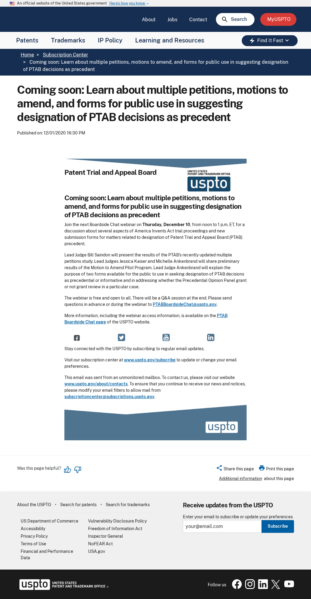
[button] (235, 469)
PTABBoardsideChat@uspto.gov (185, 304)
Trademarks (68, 40)
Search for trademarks (128, 504)
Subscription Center (65, 55)
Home (27, 55)
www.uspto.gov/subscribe (150, 359)
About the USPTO (34, 504)
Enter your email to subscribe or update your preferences (238, 517)
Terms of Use (33, 543)
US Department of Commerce (49, 521)
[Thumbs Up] (67, 469)
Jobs (172, 19)
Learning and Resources (169, 40)
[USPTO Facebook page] (236, 587)
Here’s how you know (129, 3)
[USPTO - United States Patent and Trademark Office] (62, 588)
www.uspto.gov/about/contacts (96, 383)
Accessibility (33, 528)
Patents (27, 40)
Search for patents (78, 504)
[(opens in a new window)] (121, 337)
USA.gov (96, 551)
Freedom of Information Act (115, 528)
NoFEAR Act (100, 543)
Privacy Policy (34, 536)
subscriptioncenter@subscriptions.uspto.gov (109, 396)
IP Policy (110, 40)
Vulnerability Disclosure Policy (117, 521)
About (149, 19)
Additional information (240, 478)
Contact (198, 19)
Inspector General (105, 536)
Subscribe (278, 526)
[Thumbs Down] (77, 469)
